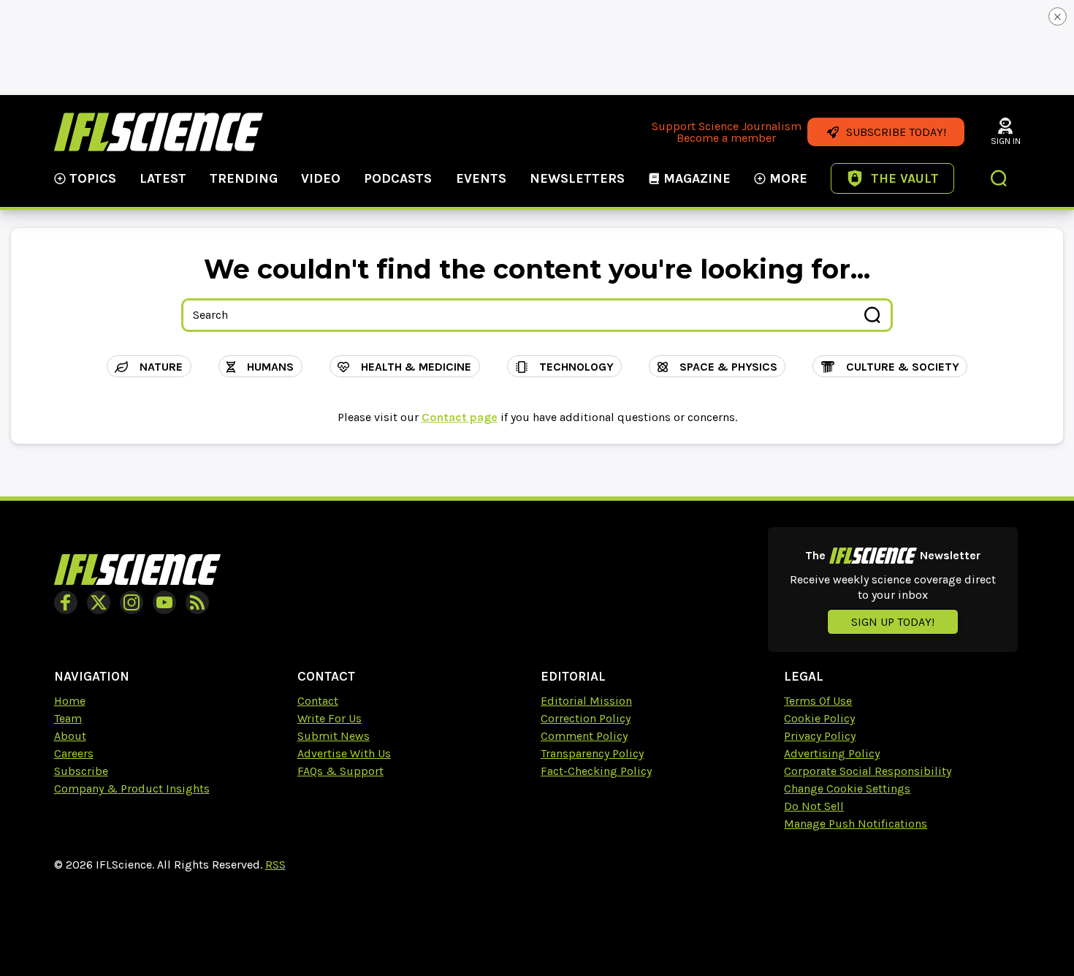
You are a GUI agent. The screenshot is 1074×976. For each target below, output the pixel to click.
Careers (74, 753)
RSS (275, 864)
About (70, 736)
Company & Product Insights (132, 788)
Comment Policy (584, 736)
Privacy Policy (820, 736)
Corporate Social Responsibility (867, 771)
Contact (317, 701)
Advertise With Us (344, 753)
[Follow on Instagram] (131, 602)
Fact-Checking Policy (596, 771)
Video (320, 178)
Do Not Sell (814, 806)
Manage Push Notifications (855, 824)
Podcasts (398, 178)
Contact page (460, 417)
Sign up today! (892, 622)
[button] (999, 180)
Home (69, 701)
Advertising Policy (832, 753)
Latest (163, 178)
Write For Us (329, 718)
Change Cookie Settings (847, 788)
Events (481, 178)
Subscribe (81, 771)
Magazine (697, 178)
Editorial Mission (586, 701)
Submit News (333, 736)
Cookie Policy (819, 718)
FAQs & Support (340, 771)
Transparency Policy (592, 753)
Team (68, 718)
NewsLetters (577, 178)
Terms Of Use (818, 701)
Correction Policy (586, 718)
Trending (244, 178)
